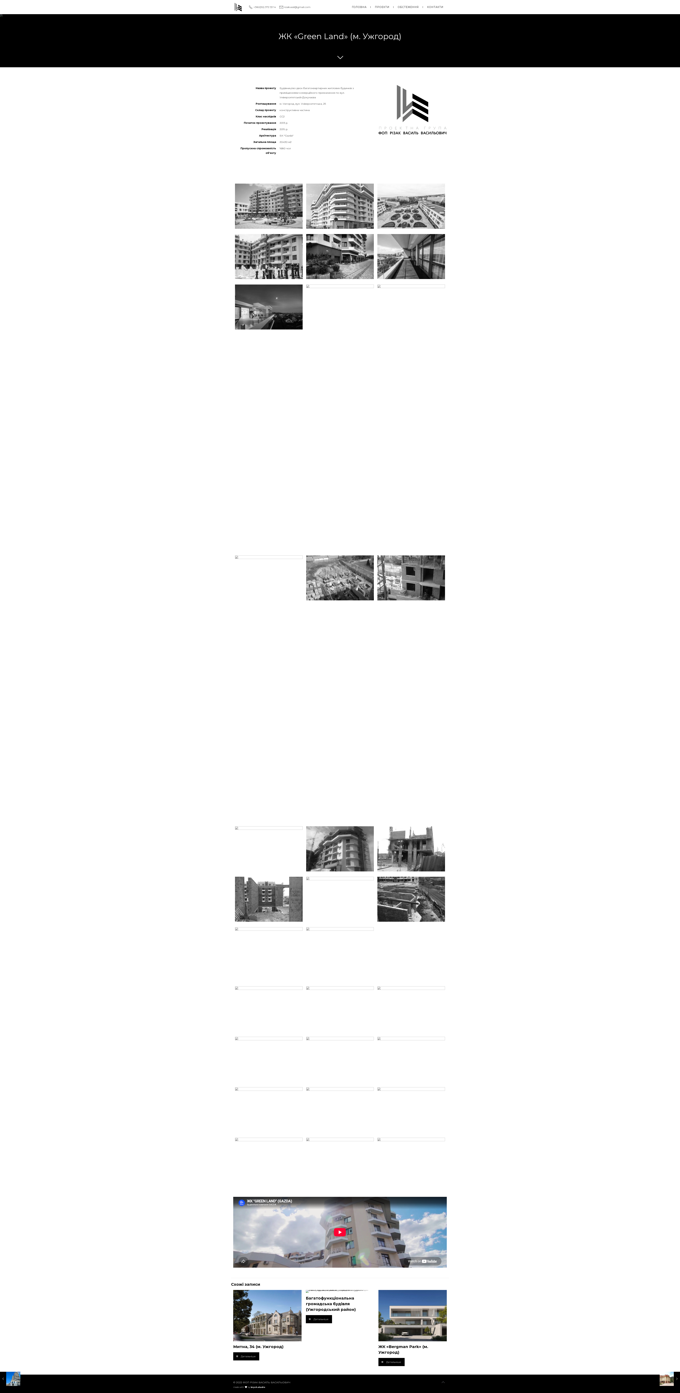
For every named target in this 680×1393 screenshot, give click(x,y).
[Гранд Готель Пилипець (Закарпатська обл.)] (670, 1379)
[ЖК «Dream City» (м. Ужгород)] (10, 1379)
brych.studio (258, 1387)
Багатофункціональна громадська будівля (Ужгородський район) (331, 1304)
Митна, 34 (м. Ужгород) (258, 1346)
